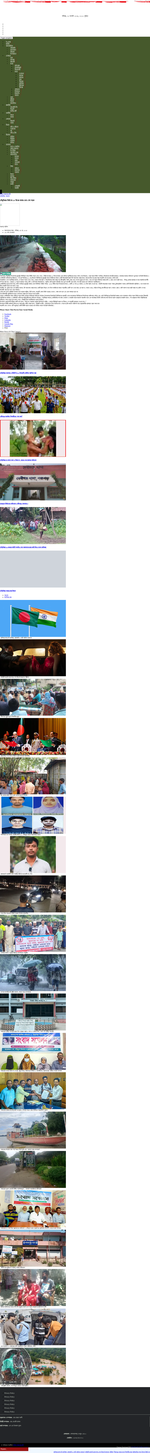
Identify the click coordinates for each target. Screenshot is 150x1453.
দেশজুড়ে (8, 55)
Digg (6, 318)
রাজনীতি (8, 105)
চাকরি (11, 184)
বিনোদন (8, 134)
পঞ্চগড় (17, 95)
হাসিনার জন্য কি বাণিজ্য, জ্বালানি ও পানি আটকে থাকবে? (16, 638)
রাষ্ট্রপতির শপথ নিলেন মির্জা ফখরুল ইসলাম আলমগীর (15, 756)
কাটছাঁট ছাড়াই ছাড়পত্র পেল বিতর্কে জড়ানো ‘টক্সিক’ (15, 677)
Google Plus (8, 324)
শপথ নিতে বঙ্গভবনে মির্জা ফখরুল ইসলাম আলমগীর (14, 913)
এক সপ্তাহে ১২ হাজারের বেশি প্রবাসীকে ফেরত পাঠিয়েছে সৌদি (18, 1346)
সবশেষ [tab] (6, 595)
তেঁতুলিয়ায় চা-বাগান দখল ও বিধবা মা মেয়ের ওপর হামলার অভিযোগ (18, 460)
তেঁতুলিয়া (2, 196)
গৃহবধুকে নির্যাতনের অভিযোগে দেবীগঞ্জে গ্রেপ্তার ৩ (14, 504)
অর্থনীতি (8, 113)
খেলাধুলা (8, 119)
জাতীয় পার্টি (13, 111)
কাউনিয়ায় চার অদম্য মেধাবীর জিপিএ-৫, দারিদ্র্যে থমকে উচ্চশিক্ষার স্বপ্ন (20, 835)
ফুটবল (12, 123)
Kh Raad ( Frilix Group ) (140, 1447)
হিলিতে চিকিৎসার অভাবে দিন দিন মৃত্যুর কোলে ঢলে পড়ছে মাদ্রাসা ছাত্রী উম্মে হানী (23, 1307)
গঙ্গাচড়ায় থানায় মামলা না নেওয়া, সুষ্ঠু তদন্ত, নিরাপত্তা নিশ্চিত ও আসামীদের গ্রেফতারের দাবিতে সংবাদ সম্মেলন (31, 1071)
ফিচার (7, 125)
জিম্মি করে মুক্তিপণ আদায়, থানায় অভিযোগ (13, 1267)
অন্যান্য (8, 144)
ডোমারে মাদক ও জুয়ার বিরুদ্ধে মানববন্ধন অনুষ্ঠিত (14, 953)
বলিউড (12, 142)
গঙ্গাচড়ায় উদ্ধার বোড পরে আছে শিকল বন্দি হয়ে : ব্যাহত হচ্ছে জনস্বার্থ (20, 1149)
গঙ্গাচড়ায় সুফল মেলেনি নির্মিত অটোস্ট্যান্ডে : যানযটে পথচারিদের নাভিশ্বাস (21, 1189)
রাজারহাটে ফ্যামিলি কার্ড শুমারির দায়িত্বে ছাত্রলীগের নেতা (16, 874)
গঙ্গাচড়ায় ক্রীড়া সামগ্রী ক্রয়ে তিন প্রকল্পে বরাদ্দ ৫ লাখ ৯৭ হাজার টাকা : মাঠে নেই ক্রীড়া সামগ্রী (27, 1031)
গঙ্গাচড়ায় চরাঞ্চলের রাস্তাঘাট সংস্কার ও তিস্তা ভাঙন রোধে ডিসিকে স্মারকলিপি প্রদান (24, 1110)
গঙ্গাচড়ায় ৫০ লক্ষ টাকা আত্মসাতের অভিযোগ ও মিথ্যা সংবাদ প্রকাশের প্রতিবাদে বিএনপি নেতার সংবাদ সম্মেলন (31, 1228)
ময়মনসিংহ (13, 103)
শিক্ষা (11, 166)
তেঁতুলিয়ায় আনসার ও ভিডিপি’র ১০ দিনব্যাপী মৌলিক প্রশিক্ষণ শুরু (18, 373)
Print (6, 328)
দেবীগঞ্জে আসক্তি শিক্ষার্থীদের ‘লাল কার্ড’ (11, 416)
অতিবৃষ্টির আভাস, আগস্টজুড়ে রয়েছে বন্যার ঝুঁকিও (14, 1386)
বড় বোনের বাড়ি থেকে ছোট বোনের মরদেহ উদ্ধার (14, 795)
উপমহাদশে (13, 53)
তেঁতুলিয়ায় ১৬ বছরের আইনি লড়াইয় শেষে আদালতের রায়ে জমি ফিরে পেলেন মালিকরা (23, 547)
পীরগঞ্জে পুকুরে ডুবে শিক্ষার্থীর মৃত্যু (10, 716)
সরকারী (17, 188)
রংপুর (11, 63)
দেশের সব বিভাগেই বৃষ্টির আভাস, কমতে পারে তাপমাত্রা (16, 992)
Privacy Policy (9, 1393)
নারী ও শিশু (13, 132)
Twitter (6, 316)
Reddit (6, 322)
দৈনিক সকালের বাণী (5, 194)
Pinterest (7, 326)
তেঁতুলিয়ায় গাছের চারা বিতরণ (8, 591)
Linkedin (7, 320)
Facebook (7, 314)
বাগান (16, 164)
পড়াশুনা (17, 172)
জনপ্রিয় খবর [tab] (7, 597)
